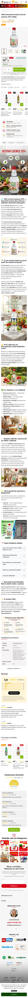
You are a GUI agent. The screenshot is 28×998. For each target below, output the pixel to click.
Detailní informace (5, 84)
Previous (1, 99)
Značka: (16, 87)
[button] (9, 104)
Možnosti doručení (21, 57)
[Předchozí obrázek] (1, 37)
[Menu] (2, 6)
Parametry (11, 142)
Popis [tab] (4, 142)
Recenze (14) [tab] (20, 142)
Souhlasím (14, 994)
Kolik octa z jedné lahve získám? (14, 570)
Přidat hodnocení (14, 693)
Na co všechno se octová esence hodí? (14, 563)
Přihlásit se (14, 886)
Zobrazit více (14, 830)
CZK (21, 2)
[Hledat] (9, 5)
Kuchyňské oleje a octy (18, 643)
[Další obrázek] (26, 37)
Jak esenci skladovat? (14, 576)
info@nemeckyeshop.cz (14, 925)
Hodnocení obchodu (14, 774)
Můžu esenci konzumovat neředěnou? (14, 556)
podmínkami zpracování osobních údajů (15, 890)
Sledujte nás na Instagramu (14, 838)
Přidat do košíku (19, 69)
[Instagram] (16, 929)
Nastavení (14, 990)
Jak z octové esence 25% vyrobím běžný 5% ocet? (14, 548)
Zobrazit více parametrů (13, 668)
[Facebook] (12, 929)
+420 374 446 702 (14, 922)
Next (26, 99)
